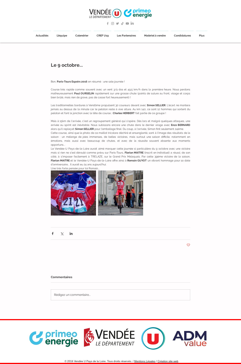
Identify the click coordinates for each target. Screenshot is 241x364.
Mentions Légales (144, 361)
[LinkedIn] (132, 23)
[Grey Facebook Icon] (108, 23)
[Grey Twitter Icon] (117, 23)
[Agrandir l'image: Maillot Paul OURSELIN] (73, 193)
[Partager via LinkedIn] (71, 233)
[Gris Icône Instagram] (112, 23)
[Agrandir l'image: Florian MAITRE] (120, 193)
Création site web (168, 361)
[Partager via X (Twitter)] (62, 233)
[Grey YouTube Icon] (127, 23)
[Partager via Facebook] (52, 233)
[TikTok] (122, 23)
